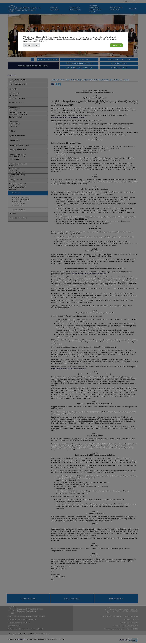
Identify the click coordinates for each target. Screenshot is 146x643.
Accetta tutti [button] (116, 45)
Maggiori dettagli (39, 41)
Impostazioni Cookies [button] (31, 45)
